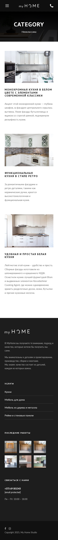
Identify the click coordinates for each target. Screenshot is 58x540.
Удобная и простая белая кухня (25, 256)
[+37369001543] (51, 6)
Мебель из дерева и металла (21, 407)
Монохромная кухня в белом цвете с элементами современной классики (28, 92)
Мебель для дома (15, 399)
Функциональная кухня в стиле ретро (21, 174)
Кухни (8, 391)
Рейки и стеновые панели (19, 415)
